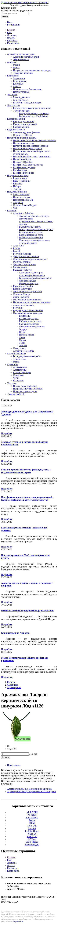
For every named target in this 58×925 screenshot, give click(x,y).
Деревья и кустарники (24, 264)
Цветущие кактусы (28, 283)
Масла (16, 67)
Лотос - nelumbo (21, 297)
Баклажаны (24, 316)
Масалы (17, 86)
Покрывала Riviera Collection (27, 388)
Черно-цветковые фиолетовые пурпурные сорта (34, 241)
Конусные (18, 83)
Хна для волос (20, 100)
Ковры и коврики (16, 119)
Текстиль (11, 383)
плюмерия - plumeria (23, 305)
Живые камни (20, 267)
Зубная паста (19, 359)
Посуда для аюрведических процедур (32, 70)
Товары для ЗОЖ (15, 394)
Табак (22, 343)
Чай (15, 208)
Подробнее (6, 433)
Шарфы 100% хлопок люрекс (28, 164)
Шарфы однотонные (23, 173)
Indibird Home (32, 831)
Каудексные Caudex (23, 286)
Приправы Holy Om (23, 199)
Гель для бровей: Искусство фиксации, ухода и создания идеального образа (26, 471)
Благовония (13, 75)
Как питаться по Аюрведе (15, 633)
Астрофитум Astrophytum (32, 275)
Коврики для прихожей (25, 124)
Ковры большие (21, 127)
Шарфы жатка (20, 170)
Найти (5, 17)
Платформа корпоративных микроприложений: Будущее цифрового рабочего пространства (27, 498)
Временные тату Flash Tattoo (33, 116)
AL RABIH (32, 812)
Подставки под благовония (27, 89)
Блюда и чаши (20, 178)
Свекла (22, 340)
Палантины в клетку (23, 143)
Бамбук (16, 248)
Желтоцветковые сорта (30, 232)
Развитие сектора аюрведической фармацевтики (27, 610)
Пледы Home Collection (25, 386)
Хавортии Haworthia (23, 351)
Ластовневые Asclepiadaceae (27, 291)
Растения (11, 210)
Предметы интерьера (17, 175)
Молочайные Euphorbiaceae (27, 299)
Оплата (11, 38)
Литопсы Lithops (21, 294)
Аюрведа (11, 62)
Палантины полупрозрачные (27, 148)
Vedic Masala (32, 842)
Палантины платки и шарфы (21, 137)
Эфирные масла (21, 59)
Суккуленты (19, 348)
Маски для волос (21, 97)
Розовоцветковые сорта (31, 237)
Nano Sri (32, 833)
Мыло (16, 361)
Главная (11, 29)
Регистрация (13, 24)
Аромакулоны (20, 367)
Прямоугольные (21, 92)
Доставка (12, 35)
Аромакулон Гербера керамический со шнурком (31, 791)
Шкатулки (18, 380)
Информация (13, 765)
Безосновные (19, 81)
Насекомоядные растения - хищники (31, 302)
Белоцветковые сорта (30, 226)
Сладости (18, 202)
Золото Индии (32, 844)
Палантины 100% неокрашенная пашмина (34, 140)
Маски (16, 65)
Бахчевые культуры (29, 318)
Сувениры (12, 364)
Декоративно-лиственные (26, 256)
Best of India (32, 817)
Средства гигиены (16, 353)
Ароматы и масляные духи (20, 54)
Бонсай (16, 251)
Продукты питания (17, 191)
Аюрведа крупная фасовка (26, 132)
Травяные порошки (23, 73)
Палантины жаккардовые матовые (30, 146)
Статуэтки (18, 375)
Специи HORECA (22, 135)
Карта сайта (13, 43)
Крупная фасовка (16, 129)
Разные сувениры (22, 372)
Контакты (12, 40)
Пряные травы (26, 334)
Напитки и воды (21, 197)
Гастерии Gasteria (22, 253)
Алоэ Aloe (18, 245)
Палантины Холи (22, 159)
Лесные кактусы (27, 280)
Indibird (32, 828)
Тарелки (17, 189)
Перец (22, 332)
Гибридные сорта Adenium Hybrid (36, 229)
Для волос (12, 94)
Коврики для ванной (23, 121)
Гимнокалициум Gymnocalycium (35, 278)
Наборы (17, 186)
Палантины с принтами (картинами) (31, 156)
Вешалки (17, 183)
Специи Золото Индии (24, 205)
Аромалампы (19, 370)
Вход (9, 22)
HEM (32, 823)
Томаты (23, 345)
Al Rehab (32, 815)
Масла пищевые (21, 194)
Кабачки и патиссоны (30, 321)
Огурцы (23, 329)
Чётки (16, 378)
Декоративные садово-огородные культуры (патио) (30, 260)
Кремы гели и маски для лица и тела (31, 108)
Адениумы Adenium (23, 213)
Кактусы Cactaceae (22, 270)
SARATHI (32, 836)
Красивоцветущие (22, 289)
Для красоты (13, 105)
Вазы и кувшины (21, 181)
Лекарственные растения (31, 326)
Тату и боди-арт (21, 110)
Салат (22, 337)
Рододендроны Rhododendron (28, 310)
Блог (9, 32)
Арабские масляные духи (26, 56)
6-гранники (19, 78)
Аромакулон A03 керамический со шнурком (29, 789)
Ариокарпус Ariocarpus (31, 272)
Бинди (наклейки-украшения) (34, 113)
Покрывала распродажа (25, 391)
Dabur (32, 820)
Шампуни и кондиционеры (27, 102)
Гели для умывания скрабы (27, 356)
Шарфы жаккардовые (24, 167)
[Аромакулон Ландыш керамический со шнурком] (16, 741)
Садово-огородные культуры (27, 313)
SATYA (32, 839)
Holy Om (32, 825)
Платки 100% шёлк (23, 162)
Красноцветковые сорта (31, 235)
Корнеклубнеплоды (29, 324)
